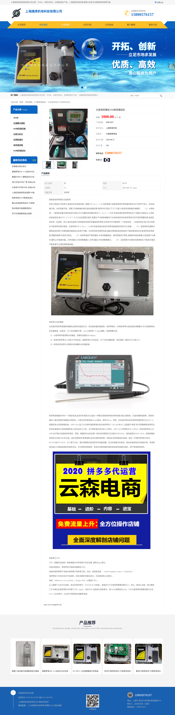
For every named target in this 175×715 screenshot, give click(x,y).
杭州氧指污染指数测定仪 (22, 208)
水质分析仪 (18, 134)
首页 (21, 102)
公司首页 (21, 25)
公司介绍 (87, 25)
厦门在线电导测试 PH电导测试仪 (148, 671)
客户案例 (131, 25)
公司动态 (109, 25)
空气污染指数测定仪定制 (22, 214)
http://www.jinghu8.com (53, 605)
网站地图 (58, 705)
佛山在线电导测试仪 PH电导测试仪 (24, 203)
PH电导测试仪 (40, 102)
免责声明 (40, 705)
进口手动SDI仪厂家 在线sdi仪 (23, 182)
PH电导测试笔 (19, 129)
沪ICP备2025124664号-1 (44, 697)
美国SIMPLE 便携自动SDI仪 (23, 177)
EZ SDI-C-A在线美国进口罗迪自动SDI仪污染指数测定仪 (64, 671)
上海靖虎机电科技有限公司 (28, 702)
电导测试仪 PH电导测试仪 (22, 198)
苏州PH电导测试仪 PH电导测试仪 (87, 671)
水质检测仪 (18, 140)
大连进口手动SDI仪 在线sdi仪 (23, 187)
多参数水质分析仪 (19, 166)
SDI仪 (15, 118)
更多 (34, 160)
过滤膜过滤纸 (19, 123)
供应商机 (43, 25)
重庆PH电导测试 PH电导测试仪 (117, 671)
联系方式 (153, 25)
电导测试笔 (18, 145)
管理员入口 (49, 705)
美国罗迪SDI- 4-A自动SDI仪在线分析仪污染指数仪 (24, 172)
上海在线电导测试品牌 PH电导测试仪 (24, 193)
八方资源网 (32, 705)
